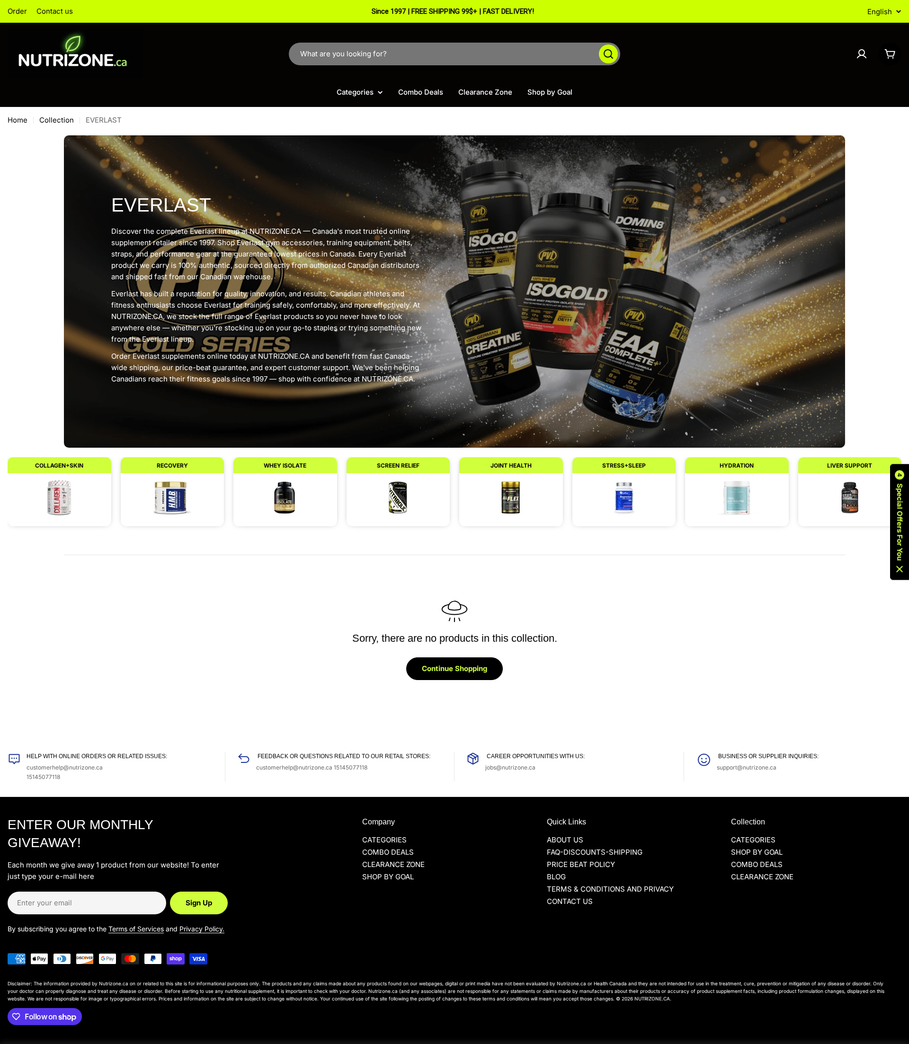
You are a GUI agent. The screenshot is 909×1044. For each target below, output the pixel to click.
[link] (59, 487)
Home (17, 119)
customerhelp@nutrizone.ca (65, 767)
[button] (899, 522)
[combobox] (454, 54)
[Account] (861, 54)
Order (17, 11)
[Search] (608, 53)
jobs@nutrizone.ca (510, 767)
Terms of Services (136, 929)
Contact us (54, 11)
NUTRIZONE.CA (652, 998)
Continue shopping (454, 668)
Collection (56, 119)
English (879, 11)
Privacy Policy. (201, 929)
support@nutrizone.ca (746, 767)
